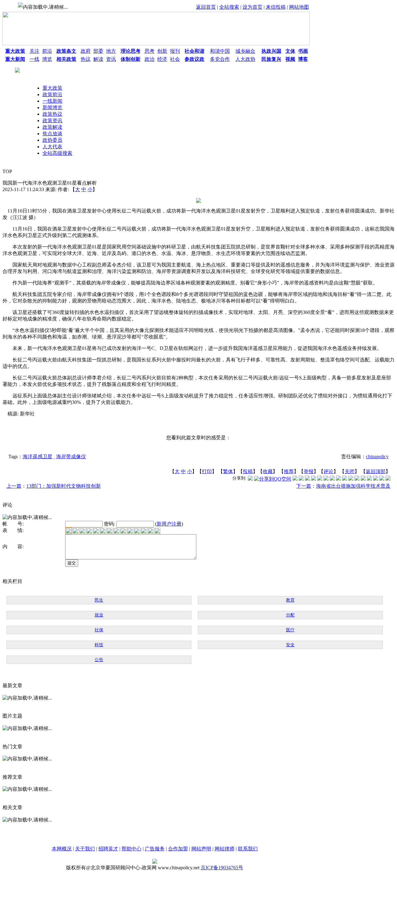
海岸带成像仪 (71, 456)
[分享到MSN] (319, 478)
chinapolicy (377, 456)
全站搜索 (229, 7)
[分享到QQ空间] (272, 478)
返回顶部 (376, 471)
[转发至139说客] (350, 478)
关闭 (350, 471)
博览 (47, 59)
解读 (98, 59)
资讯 (111, 59)
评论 (328, 471)
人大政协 (245, 59)
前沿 (47, 51)
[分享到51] (381, 478)
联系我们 (248, 848)
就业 (99, 615)
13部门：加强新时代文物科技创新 (63, 486)
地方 (111, 51)
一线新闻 (52, 101)
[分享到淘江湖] (344, 478)
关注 (34, 51)
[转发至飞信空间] (338, 478)
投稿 (248, 471)
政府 (86, 51)
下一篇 (303, 486)
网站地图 (299, 7)
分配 (290, 615)
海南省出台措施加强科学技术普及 (353, 486)
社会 (175, 59)
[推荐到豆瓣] (325, 478)
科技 (99, 645)
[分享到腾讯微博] (250, 478)
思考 (149, 51)
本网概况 (62, 848)
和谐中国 (220, 51)
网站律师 (224, 848)
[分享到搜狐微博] (388, 478)
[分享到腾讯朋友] (313, 478)
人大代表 (52, 146)
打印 (207, 471)
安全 (290, 645)
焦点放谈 (52, 133)
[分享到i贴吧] (357, 478)
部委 (98, 51)
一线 (34, 59)
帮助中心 (131, 848)
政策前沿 (52, 94)
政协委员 (52, 140)
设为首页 (252, 7)
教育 (290, 600)
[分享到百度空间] (375, 478)
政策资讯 (52, 120)
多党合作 (220, 59)
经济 (162, 59)
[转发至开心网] (332, 478)
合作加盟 (178, 848)
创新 (162, 51)
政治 (149, 59)
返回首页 (206, 7)
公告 (99, 659)
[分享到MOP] (307, 478)
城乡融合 (245, 51)
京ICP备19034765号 (222, 867)
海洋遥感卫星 (37, 456)
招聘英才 (108, 848)
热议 (86, 59)
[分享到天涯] (363, 478)
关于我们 (85, 848)
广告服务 (155, 848)
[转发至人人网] (294, 478)
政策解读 (52, 127)
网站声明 (201, 848)
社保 (99, 630)
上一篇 (14, 486)
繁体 (228, 471)
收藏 (268, 471)
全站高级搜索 (57, 153)
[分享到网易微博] (369, 478)
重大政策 (52, 88)
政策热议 (52, 114)
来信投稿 (276, 7)
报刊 (175, 51)
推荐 (289, 471)
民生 (99, 600)
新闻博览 (52, 107)
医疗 (290, 630)
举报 (309, 471)
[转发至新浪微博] (301, 478)
